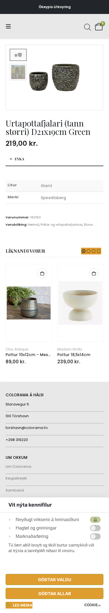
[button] (10, 26)
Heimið (33, 224)
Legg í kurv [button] (42, 273)
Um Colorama (18, 466)
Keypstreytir (16, 478)
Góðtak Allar (54, 593)
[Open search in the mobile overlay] (87, 26)
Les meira (22, 605)
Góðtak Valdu (54, 579)
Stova (88, 224)
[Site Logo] (27, 27)
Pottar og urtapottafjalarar (61, 224)
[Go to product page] (28, 303)
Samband (15, 490)
